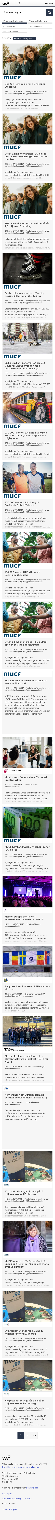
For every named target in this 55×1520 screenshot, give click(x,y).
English (14, 1509)
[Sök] (49, 12)
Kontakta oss (32, 1488)
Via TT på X (7, 1494)
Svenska (6, 1509)
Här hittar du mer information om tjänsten (20, 1467)
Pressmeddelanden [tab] (13, 21)
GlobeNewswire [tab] (35, 27)
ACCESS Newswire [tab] (10, 31)
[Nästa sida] (27, 1435)
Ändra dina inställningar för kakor (17, 1499)
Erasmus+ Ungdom (23, 38)
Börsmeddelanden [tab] (38, 21)
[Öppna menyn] (19, 3)
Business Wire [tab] (9, 27)
